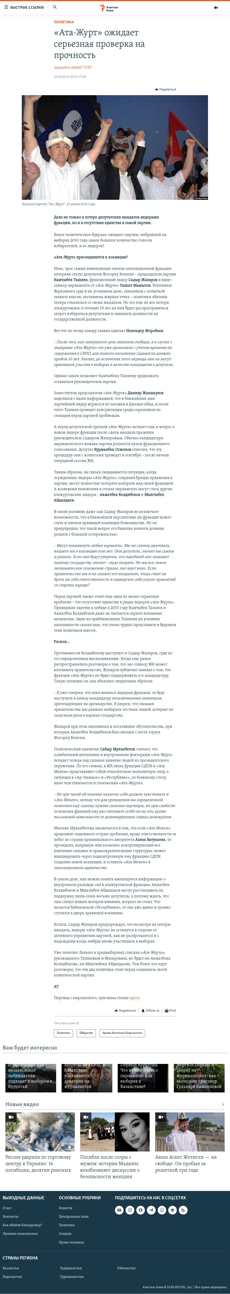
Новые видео (22, 1105)
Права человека (71, 1242)
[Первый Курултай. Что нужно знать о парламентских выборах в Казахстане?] (143, 1078)
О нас (7, 1208)
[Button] (165, 89)
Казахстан (11, 1268)
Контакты (10, 1217)
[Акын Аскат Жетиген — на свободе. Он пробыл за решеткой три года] (190, 1131)
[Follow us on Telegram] (151, 1210)
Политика (64, 22)
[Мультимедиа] (216, 7)
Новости (65, 1208)
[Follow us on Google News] (172, 1210)
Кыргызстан (12, 1277)
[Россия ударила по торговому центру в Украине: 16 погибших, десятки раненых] (40, 1131)
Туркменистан (72, 1277)
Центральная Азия (73, 1217)
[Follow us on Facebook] (140, 1210)
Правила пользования (20, 1234)
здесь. (135, 998)
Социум (65, 1234)
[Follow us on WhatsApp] (162, 1210)
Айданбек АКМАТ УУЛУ (73, 68)
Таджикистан (71, 1268)
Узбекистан (126, 1268)
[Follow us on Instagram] (130, 1210)
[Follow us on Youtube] (119, 1210)
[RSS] (183, 1210)
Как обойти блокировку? (22, 1225)
